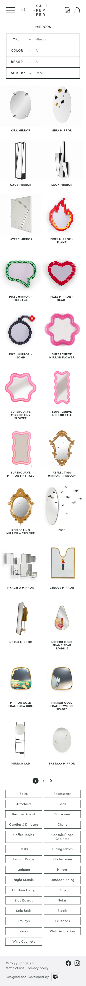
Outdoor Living (23, 890)
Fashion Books (23, 859)
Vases (23, 931)
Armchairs (23, 804)
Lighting (23, 870)
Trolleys (24, 921)
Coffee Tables (23, 835)
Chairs (62, 825)
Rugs (62, 890)
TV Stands (62, 921)
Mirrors (62, 870)
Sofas (62, 900)
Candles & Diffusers (23, 825)
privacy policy (38, 968)
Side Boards (24, 900)
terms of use (15, 968)
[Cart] (77, 10)
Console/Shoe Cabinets (62, 837)
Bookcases (62, 814)
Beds (62, 804)
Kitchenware (62, 859)
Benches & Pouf (23, 814)
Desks (23, 849)
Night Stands (23, 880)
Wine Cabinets (23, 942)
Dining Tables (62, 849)
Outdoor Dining (62, 880)
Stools (62, 911)
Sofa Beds (23, 911)
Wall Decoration (62, 931)
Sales (24, 794)
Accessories (62, 794)
